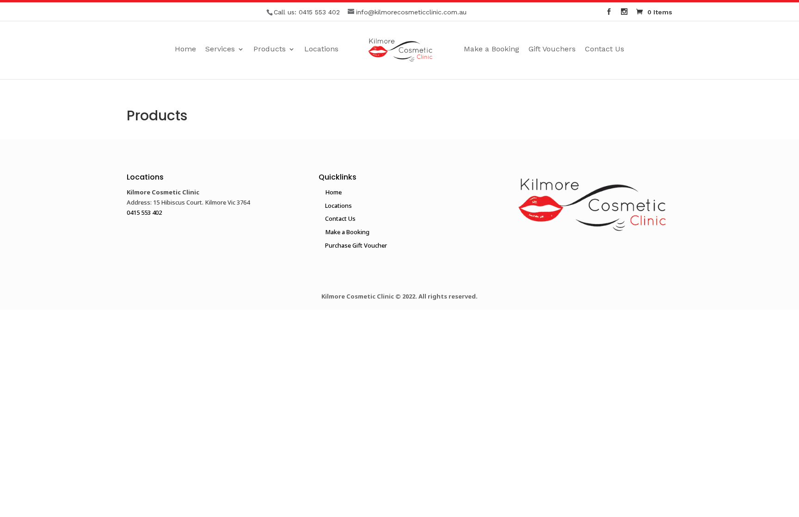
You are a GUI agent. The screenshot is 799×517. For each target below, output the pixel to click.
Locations (321, 49)
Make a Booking (491, 49)
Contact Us (604, 49)
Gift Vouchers (552, 49)
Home (185, 49)
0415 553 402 (319, 12)
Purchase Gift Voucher (356, 245)
